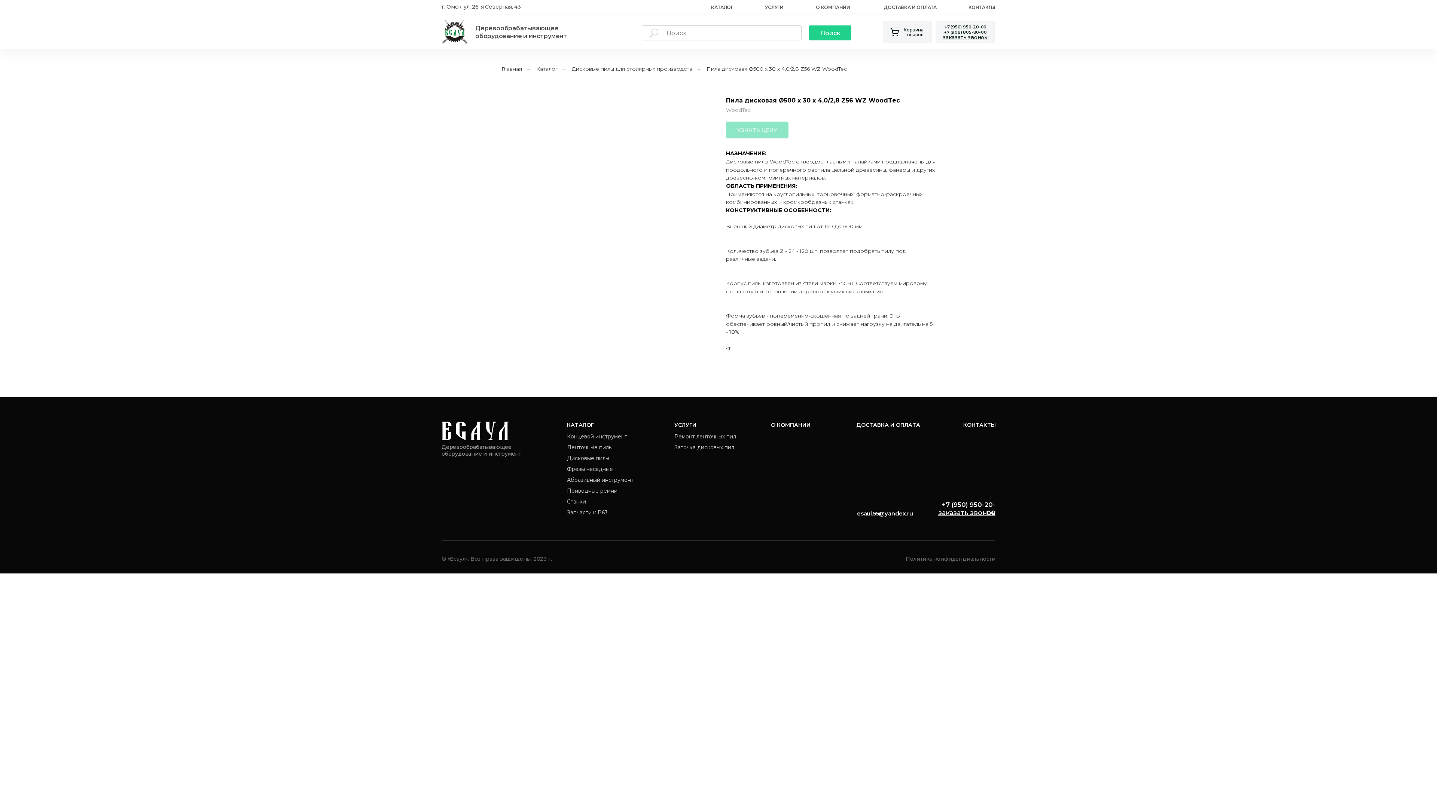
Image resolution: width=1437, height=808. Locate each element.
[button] (965, 37)
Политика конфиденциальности (950, 559)
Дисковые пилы (588, 458)
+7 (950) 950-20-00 (965, 27)
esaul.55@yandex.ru (885, 513)
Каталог (547, 68)
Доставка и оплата (910, 7)
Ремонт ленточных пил (705, 436)
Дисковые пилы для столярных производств (632, 68)
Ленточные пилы (590, 447)
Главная (511, 68)
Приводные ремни (592, 490)
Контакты (981, 7)
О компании (791, 425)
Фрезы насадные (590, 469)
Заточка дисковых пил (704, 447)
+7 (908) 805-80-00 (965, 32)
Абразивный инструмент (600, 480)
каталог (722, 7)
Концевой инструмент (597, 436)
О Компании (833, 7)
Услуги (774, 7)
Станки (576, 501)
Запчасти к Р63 (587, 512)
